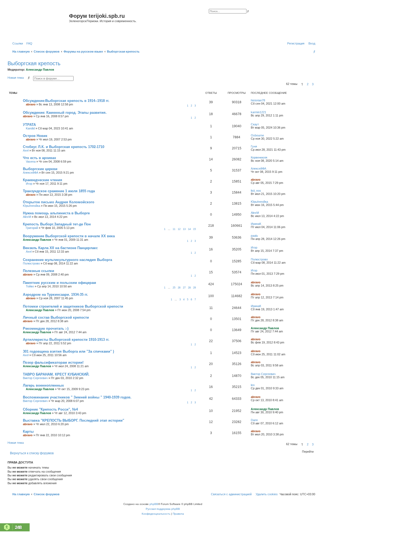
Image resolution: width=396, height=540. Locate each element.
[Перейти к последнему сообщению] (267, 100)
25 (174, 287)
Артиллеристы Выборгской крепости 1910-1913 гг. (66, 340)
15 (194, 229)
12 (179, 229)
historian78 (258, 100)
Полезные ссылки (38, 271)
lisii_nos (256, 190)
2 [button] (307, 84)
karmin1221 (258, 112)
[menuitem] (28, 43)
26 (179, 287)
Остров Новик (35, 136)
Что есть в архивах (39, 158)
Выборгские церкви (40, 169)
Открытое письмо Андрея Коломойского (58, 202)
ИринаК (256, 223)
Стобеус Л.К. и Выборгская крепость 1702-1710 (63, 147)
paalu (254, 235)
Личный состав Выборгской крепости (56, 317)
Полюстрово (31, 263)
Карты (28, 431)
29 (194, 287)
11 (174, 229)
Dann (254, 420)
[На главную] (39, 22)
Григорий (32, 227)
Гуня (254, 146)
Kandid (30, 128)
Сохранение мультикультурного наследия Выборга (67, 260)
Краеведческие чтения (42, 180)
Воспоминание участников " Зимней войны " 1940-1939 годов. (77, 397)
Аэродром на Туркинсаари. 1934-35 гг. (55, 295)
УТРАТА (29, 125)
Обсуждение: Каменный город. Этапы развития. (65, 113)
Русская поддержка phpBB (163, 508)
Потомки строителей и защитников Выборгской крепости (73, 306)
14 (189, 229)
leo (253, 385)
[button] (317, 84)
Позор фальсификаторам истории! (53, 362)
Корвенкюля (259, 157)
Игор (29, 183)
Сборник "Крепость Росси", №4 (50, 409)
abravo (31, 104)
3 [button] (313, 84)
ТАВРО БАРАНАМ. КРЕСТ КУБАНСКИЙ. (56, 374)
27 (184, 287)
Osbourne (257, 135)
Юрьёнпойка (31, 205)
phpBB (154, 504)
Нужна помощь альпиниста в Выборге (56, 213)
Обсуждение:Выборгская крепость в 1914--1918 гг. (66, 101)
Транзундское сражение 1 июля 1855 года (59, 191)
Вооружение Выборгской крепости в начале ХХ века (69, 236)
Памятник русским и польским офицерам (59, 283)
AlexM (27, 216)
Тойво (30, 286)
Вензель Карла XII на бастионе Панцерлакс (60, 248)
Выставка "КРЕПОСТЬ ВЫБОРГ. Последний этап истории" (73, 420)
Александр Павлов (40, 69)
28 (189, 287)
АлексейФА (30, 172)
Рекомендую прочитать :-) (45, 328)
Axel (26, 150)
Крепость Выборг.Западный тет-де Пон (57, 224)
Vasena (31, 161)
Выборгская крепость (34, 63)
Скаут (255, 124)
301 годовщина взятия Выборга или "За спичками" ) (68, 351)
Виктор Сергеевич (35, 378)
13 (184, 229)
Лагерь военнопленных (43, 385)
